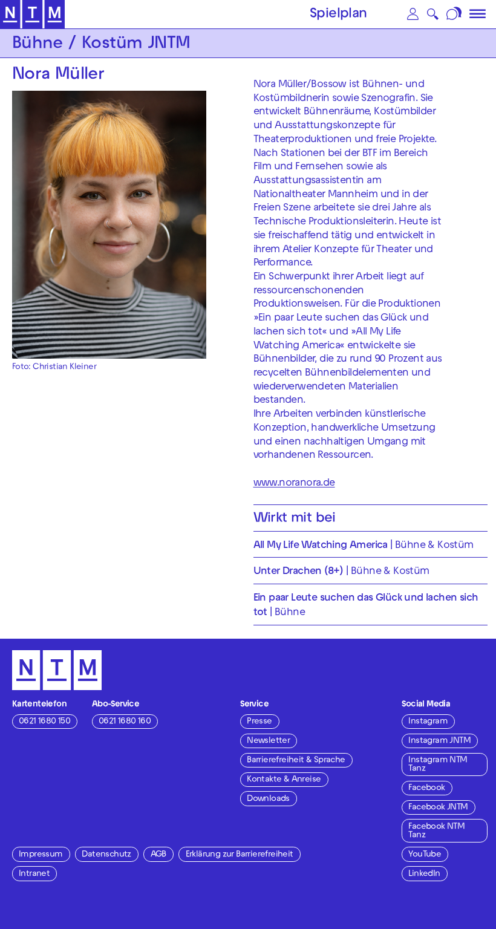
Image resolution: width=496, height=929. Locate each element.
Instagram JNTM (439, 741)
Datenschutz (106, 855)
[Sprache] (454, 14)
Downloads (268, 799)
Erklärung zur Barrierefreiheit (239, 855)
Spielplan (338, 14)
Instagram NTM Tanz (437, 765)
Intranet (34, 874)
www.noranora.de (294, 484)
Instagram (428, 722)
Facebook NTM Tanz (436, 831)
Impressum (41, 855)
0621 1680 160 (125, 722)
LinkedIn (424, 874)
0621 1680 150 (44, 722)
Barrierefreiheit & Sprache (296, 760)
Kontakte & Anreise (284, 780)
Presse (259, 722)
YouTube (424, 855)
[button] (413, 14)
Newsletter (268, 741)
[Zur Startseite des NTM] (32, 14)
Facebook (426, 788)
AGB (158, 855)
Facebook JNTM (438, 808)
